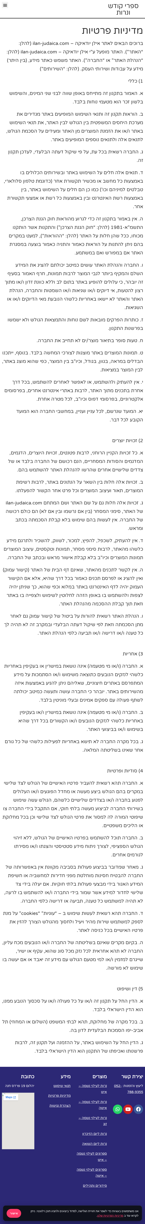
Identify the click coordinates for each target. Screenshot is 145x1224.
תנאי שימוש (62, 1086)
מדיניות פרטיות (59, 1096)
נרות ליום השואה (94, 1144)
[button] (5, 5)
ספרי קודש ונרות (123, 9)
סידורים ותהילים (95, 1186)
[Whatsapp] (117, 1109)
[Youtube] (128, 1109)
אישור (14, 1213)
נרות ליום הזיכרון (94, 1134)
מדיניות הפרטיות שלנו (110, 1215)
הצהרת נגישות (60, 1106)
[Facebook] (138, 1109)
